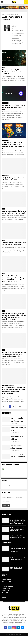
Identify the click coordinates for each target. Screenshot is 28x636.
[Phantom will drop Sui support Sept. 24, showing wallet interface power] (6, 447)
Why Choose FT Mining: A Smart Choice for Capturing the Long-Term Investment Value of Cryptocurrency (17, 419)
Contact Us (4, 595)
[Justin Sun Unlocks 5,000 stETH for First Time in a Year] (6, 456)
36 (20, 406)
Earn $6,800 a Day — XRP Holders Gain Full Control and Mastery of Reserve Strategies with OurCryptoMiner (14, 390)
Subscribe (6, 505)
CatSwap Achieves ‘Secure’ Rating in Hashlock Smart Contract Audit (14, 107)
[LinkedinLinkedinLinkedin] (18, 627)
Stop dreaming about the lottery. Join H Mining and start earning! (14, 212)
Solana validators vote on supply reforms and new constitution (16, 438)
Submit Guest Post (6, 579)
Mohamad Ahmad (14, 14)
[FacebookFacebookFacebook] (5, 627)
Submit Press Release (7, 581)
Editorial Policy (6, 588)
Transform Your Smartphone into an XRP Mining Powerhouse (14, 243)
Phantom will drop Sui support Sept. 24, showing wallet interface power (16, 447)
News (4, 67)
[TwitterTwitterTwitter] (10, 627)
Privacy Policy (5, 592)
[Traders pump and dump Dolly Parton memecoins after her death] (6, 429)
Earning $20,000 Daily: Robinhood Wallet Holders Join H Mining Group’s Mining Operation (14, 354)
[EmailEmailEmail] (22, 627)
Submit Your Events (7, 584)
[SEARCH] (24, 485)
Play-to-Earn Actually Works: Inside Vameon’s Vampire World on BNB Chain (13, 72)
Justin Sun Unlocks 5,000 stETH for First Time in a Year (17, 455)
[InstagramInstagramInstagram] (14, 627)
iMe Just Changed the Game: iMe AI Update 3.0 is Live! (13, 179)
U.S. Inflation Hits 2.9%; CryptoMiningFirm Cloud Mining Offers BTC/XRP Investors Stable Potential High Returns (13, 279)
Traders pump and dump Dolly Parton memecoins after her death (18, 429)
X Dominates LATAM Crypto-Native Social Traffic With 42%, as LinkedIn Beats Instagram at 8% (13, 145)
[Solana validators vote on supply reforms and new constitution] (6, 438)
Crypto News (5, 385)
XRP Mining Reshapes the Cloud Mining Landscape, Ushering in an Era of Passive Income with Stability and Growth (14, 316)
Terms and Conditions (7, 586)
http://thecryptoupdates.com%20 (18, 25)
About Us (4, 597)
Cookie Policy (5, 590)
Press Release (5, 140)
